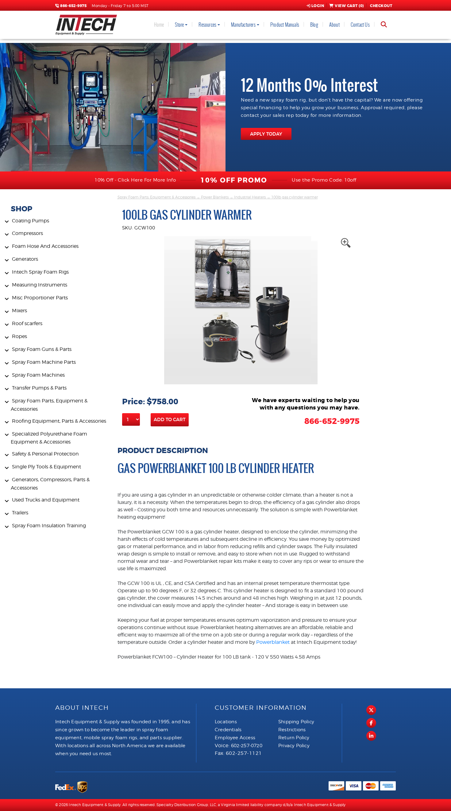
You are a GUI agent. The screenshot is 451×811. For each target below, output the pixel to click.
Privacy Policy (294, 745)
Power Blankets (215, 197)
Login (317, 5)
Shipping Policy (296, 722)
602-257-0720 (246, 745)
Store (179, 24)
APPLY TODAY (266, 134)
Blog (314, 24)
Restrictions (292, 729)
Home (159, 24)
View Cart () (349, 5)
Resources (207, 24)
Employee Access (235, 737)
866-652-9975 (73, 5)
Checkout (381, 5)
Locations (226, 722)
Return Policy (294, 737)
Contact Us (360, 24)
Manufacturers (243, 24)
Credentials (228, 729)
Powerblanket (273, 642)
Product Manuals (284, 24)
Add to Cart (170, 419)
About (334, 24)
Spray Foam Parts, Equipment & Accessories (156, 197)
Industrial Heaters (250, 197)
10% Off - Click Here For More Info (135, 180)
